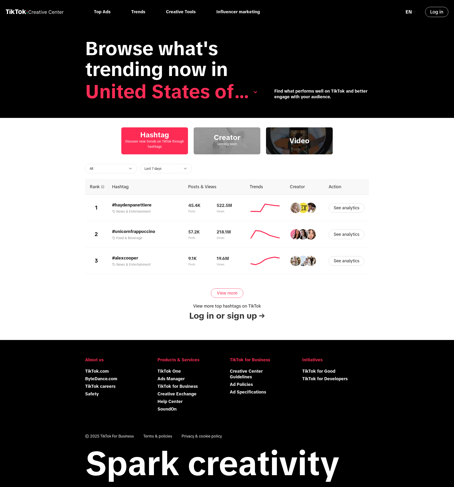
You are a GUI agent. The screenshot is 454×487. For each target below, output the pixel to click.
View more (227, 293)
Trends (138, 11)
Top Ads (102, 11)
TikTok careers (100, 386)
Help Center (170, 401)
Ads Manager (171, 378)
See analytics (346, 208)
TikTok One (169, 371)
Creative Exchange (176, 394)
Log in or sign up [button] (227, 316)
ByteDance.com (101, 378)
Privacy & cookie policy (202, 436)
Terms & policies (157, 436)
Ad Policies (241, 384)
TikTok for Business (177, 386)
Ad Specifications (248, 392)
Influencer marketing (238, 11)
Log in (436, 11)
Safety (92, 394)
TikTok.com (97, 371)
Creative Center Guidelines (246, 374)
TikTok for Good (318, 371)
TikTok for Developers (325, 378)
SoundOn (167, 409)
